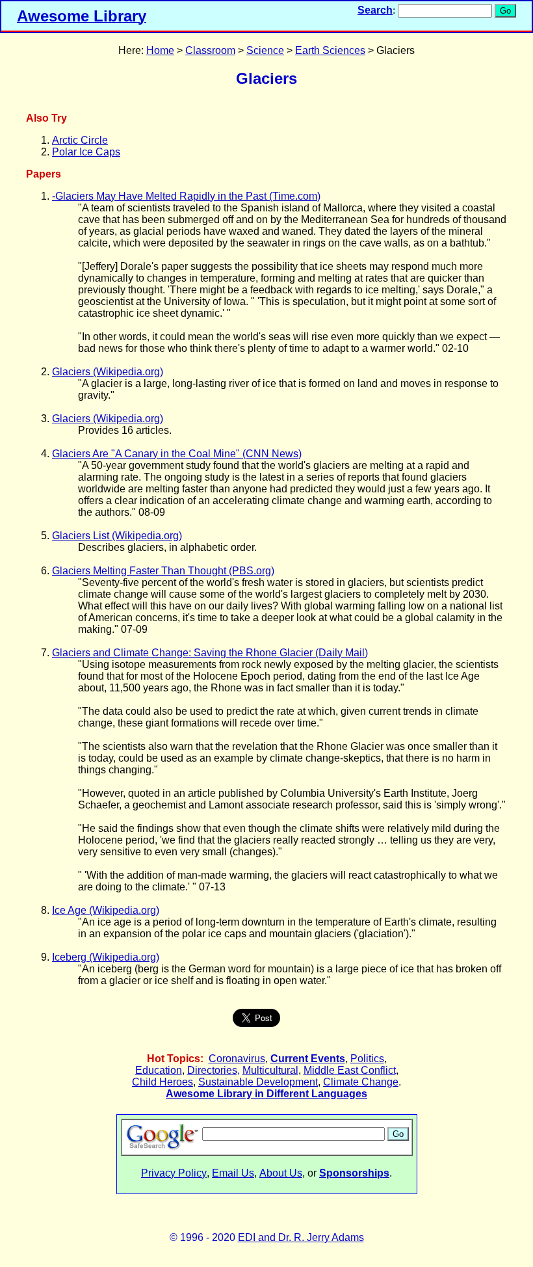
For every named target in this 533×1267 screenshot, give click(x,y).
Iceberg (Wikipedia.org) (105, 957)
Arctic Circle (80, 140)
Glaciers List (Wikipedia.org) (117, 535)
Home (160, 50)
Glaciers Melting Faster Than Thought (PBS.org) (163, 570)
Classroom (210, 50)
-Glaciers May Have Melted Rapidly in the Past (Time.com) (186, 196)
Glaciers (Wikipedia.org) (107, 371)
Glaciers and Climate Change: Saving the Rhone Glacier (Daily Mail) (210, 652)
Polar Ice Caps (86, 151)
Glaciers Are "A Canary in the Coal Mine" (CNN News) (177, 453)
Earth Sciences (330, 50)
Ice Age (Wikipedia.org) (105, 910)
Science (265, 50)
